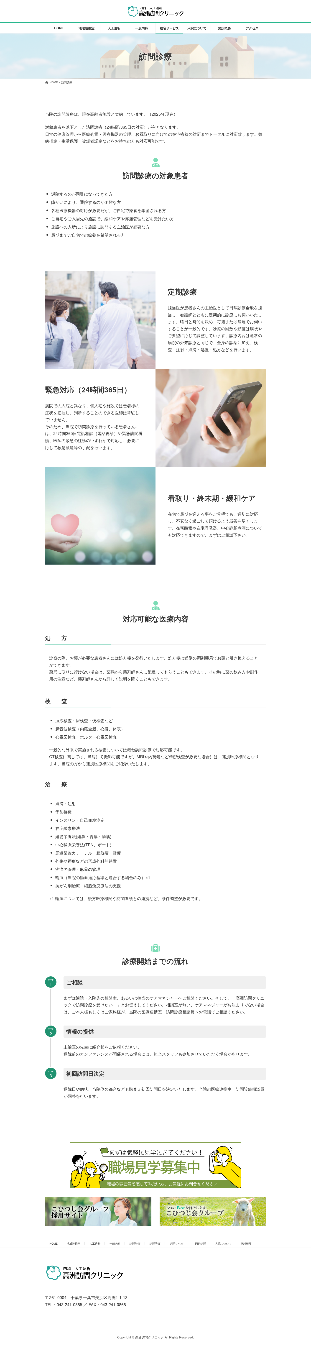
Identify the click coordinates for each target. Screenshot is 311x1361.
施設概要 (246, 1243)
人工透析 (94, 1243)
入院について (223, 1243)
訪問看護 (155, 1243)
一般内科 (115, 1243)
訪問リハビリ (178, 1243)
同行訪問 (200, 1243)
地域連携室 (73, 1243)
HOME (53, 1243)
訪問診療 (135, 1243)
